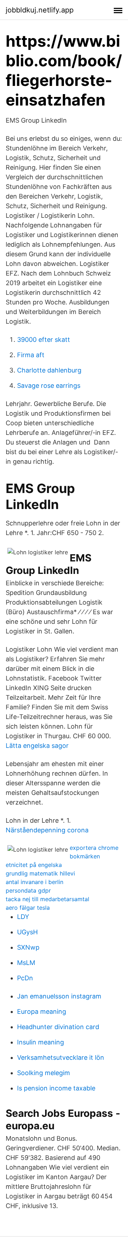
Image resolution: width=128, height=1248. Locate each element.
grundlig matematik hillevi (40, 873)
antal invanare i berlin (34, 881)
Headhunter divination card (58, 1027)
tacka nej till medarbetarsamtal (47, 899)
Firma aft (30, 355)
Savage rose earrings (48, 385)
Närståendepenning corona (47, 830)
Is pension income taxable (56, 1088)
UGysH (27, 932)
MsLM (26, 962)
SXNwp (28, 947)
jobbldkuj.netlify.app (40, 10)
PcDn (25, 978)
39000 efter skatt (43, 339)
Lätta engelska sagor (37, 745)
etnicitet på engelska (34, 864)
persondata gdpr (28, 890)
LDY (23, 916)
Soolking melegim (43, 1073)
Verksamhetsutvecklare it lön (60, 1057)
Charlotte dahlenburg (49, 370)
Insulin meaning (40, 1042)
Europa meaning (41, 1011)
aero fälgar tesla (28, 907)
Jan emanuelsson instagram (59, 996)
